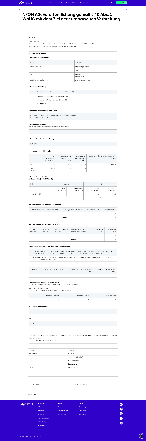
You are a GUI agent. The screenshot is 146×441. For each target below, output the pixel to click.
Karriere (95, 3)
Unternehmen (49, 3)
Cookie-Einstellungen (43, 418)
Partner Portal (62, 407)
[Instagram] (121, 413)
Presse (82, 3)
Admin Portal (82, 410)
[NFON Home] (25, 3)
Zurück (33, 394)
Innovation (60, 3)
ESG (88, 3)
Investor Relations (72, 3)
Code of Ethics (41, 425)
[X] (121, 418)
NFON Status (82, 414)
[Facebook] (121, 409)
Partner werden (62, 414)
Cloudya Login (83, 407)
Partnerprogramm (63, 410)
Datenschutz (41, 414)
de (111, 2)
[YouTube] (121, 423)
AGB (39, 407)
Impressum (41, 410)
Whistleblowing (42, 421)
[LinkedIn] (121, 404)
